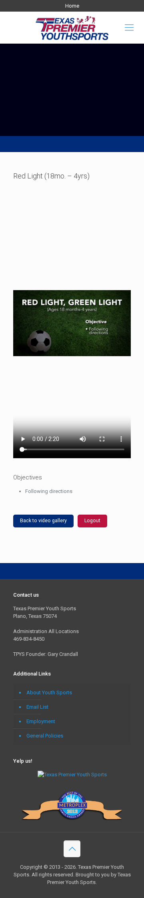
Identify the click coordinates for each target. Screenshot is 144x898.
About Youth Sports (49, 693)
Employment (40, 721)
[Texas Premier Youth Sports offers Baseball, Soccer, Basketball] (72, 28)
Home (72, 6)
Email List (37, 707)
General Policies (44, 736)
